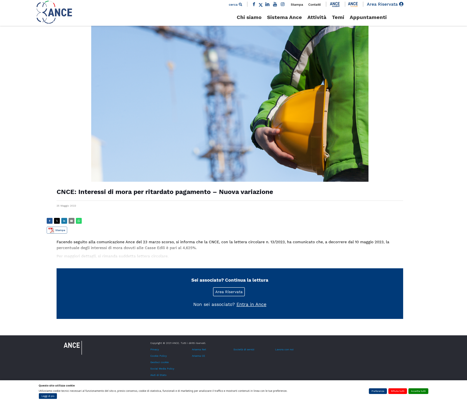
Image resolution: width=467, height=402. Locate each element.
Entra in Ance (251, 304)
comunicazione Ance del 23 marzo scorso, (136, 242)
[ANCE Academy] (335, 4)
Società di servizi (244, 349)
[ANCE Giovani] (353, 4)
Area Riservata (383, 4)
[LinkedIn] (267, 4)
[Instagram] (282, 4)
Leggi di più (47, 396)
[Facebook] (254, 4)
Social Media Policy (162, 368)
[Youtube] (275, 4)
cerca (234, 4)
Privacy (154, 349)
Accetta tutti (418, 391)
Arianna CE (198, 355)
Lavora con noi (284, 349)
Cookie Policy (158, 355)
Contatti (314, 4)
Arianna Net (199, 349)
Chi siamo (249, 17)
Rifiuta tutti (397, 391)
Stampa (297, 4)
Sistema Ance (284, 17)
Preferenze (377, 391)
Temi (338, 17)
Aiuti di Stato (158, 375)
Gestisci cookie (159, 362)
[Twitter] (260, 4)
